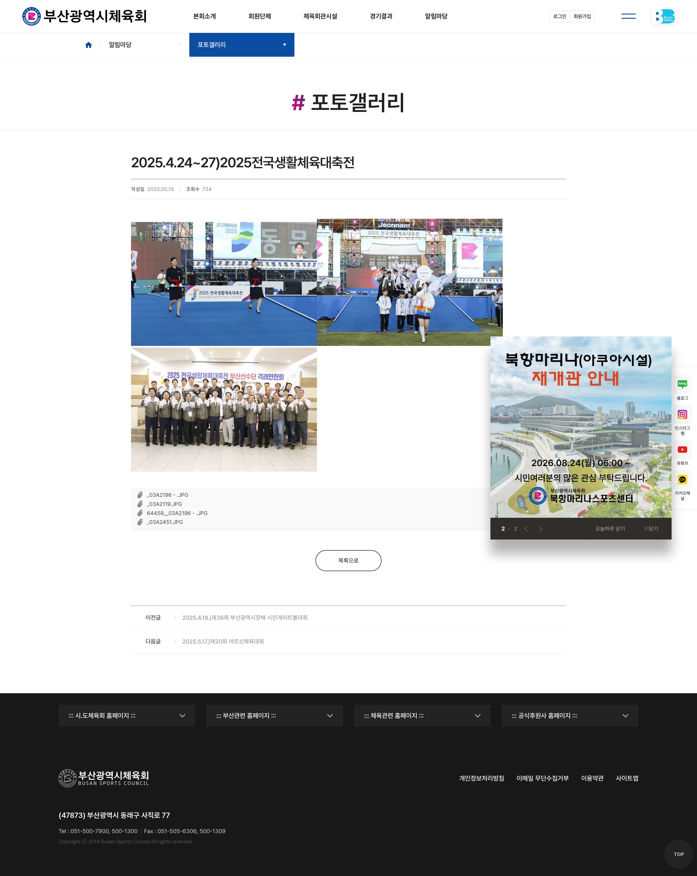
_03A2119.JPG (164, 504)
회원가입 (582, 16)
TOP (679, 854)
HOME (89, 45)
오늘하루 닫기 (610, 528)
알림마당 (120, 45)
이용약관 (592, 778)
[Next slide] (540, 528)
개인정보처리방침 (481, 778)
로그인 (559, 16)
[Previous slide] (526, 528)
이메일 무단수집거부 (543, 778)
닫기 (653, 528)
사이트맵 (627, 778)
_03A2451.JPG (165, 522)
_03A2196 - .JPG (167, 495)
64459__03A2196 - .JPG (177, 513)
